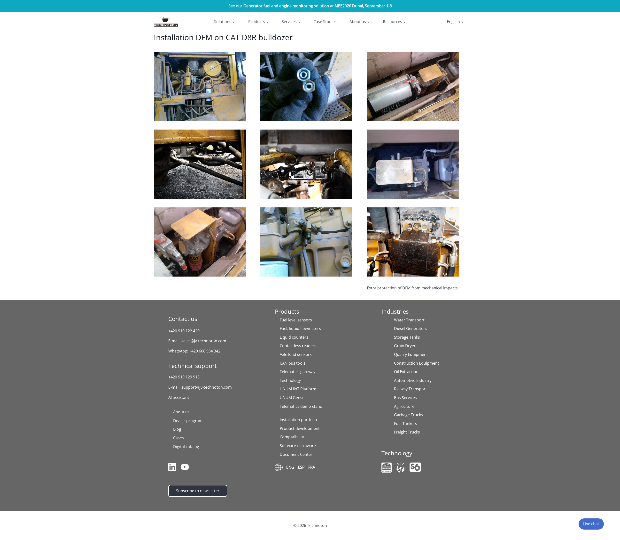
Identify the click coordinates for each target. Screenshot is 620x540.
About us (181, 412)
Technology (290, 380)
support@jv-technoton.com (206, 387)
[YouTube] (185, 468)
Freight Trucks (407, 432)
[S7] (400, 467)
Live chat (591, 523)
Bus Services (405, 397)
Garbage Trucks (408, 414)
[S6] (415, 467)
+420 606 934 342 (204, 351)
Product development (300, 428)
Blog (177, 429)
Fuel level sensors (296, 320)
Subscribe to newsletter (197, 490)
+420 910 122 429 (184, 331)
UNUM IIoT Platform (298, 389)
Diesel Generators (410, 328)
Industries (395, 311)
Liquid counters (294, 337)
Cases (178, 438)
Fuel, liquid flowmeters (300, 328)
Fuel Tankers (405, 423)
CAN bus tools (292, 363)
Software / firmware (298, 445)
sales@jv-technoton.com (203, 341)
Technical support (192, 366)
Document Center (296, 454)
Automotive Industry (413, 380)
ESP (301, 467)
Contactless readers (298, 345)
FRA (311, 467)
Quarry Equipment (411, 354)
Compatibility (292, 437)
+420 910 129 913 (184, 377)
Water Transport (409, 320)
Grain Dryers (406, 345)
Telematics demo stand (301, 406)
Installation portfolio (298, 419)
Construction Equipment (416, 363)
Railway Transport (410, 389)
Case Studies (325, 21)
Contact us (182, 319)
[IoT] (386, 467)
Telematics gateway (297, 371)
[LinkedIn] (172, 468)
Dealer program (187, 420)
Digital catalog (186, 446)
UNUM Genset (293, 397)
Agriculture (404, 406)
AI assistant (178, 397)
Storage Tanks (407, 337)
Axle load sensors (296, 354)
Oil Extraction (406, 371)
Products (287, 311)
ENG (290, 467)
